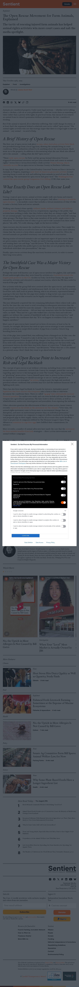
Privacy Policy (50, 542)
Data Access (39, 542)
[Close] (73, 444)
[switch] (63, 482)
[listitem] (39, 478)
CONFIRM (25, 535)
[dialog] (39, 493)
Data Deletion (28, 542)
